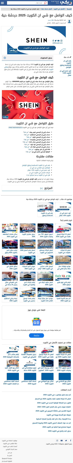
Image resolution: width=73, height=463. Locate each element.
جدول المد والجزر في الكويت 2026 (59, 431)
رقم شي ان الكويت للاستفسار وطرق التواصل (65, 64)
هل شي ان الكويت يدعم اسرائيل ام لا (38, 175)
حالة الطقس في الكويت (10, 443)
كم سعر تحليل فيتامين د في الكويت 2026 (57, 394)
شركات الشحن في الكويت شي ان (39, 172)
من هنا (26, 132)
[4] (17, 127)
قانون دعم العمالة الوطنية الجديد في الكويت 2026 (54, 402)
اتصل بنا (9, 455)
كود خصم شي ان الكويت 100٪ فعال (65, 73)
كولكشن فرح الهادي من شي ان (40, 167)
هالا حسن (51, 20)
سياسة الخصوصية (7, 458)
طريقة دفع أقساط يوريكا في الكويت (58, 414)
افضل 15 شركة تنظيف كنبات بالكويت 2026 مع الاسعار (53, 398)
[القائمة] (2, 3)
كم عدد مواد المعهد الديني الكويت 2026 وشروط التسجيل (51, 422)
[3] (18, 127)
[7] (12, 127)
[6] (14, 127)
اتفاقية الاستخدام (7, 461)
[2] (20, 127)
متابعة (36, 335)
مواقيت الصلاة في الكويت (9, 441)
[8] (11, 127)
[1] (21, 127)
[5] (15, 127)
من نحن (10, 452)
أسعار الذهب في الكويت (10, 446)
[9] (9, 127)
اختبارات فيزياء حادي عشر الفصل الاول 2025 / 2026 (54, 406)
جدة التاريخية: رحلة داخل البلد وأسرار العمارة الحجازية (53, 418)
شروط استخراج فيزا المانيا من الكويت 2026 (56, 427)
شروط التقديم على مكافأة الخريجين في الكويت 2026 (53, 410)
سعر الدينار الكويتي (11, 449)
